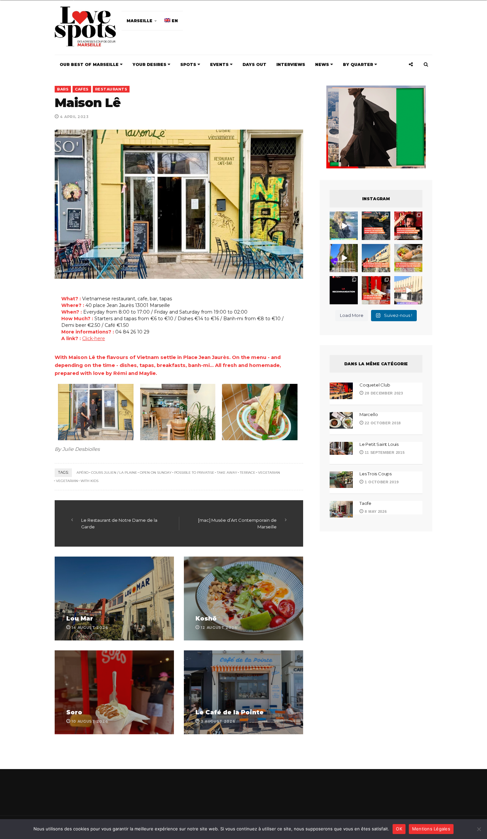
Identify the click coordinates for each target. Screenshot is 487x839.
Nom (221, 425)
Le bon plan (171, 477)
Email (283, 425)
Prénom (164, 425)
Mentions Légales (431, 828)
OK (399, 828)
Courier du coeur (177, 467)
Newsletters (170, 455)
